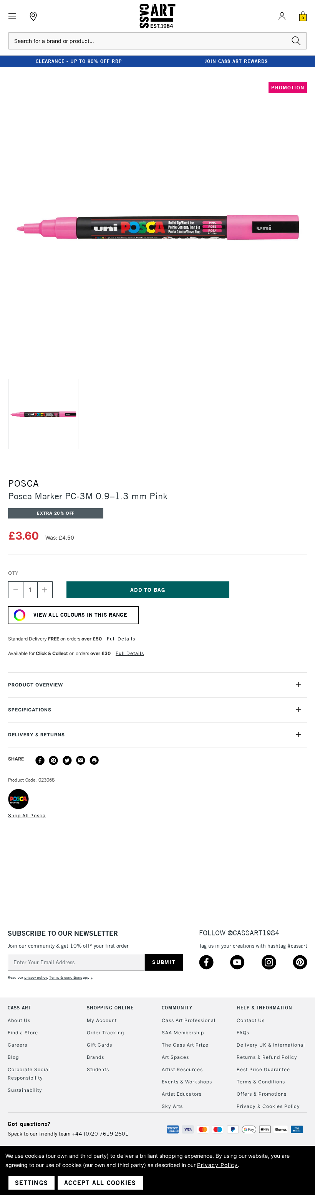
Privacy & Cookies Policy (268, 1106)
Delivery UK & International (271, 1045)
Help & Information (264, 1008)
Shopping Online (110, 1008)
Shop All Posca (27, 815)
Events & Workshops (187, 1082)
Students (98, 1069)
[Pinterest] (53, 760)
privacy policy (35, 977)
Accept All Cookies (100, 1183)
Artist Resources (182, 1069)
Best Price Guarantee (263, 1069)
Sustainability (25, 1090)
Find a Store (23, 1032)
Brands (95, 1057)
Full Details (121, 638)
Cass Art (20, 1008)
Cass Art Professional (189, 1020)
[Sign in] (282, 16)
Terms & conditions (65, 977)
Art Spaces (175, 1057)
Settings (31, 1183)
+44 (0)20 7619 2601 (100, 1133)
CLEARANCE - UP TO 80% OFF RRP (79, 61)
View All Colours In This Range (80, 614)
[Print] (94, 760)
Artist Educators (182, 1094)
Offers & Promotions (262, 1094)
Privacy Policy (217, 1165)
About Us (19, 1020)
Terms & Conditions (261, 1082)
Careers (17, 1045)
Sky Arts (172, 1106)
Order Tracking (105, 1032)
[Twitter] (67, 760)
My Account (102, 1020)
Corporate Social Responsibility (29, 1074)
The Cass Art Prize (185, 1045)
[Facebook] (40, 760)
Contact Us (251, 1020)
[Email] (80, 760)
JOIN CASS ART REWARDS (236, 61)
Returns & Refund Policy (267, 1057)
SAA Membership (183, 1032)
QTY (13, 573)
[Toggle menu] (12, 16)
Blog (13, 1057)
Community (177, 1008)
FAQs (243, 1032)
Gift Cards (99, 1045)
